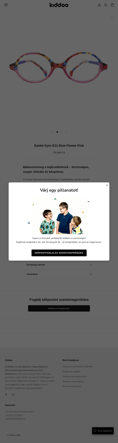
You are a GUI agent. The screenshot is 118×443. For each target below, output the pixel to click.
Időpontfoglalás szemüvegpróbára (59, 252)
